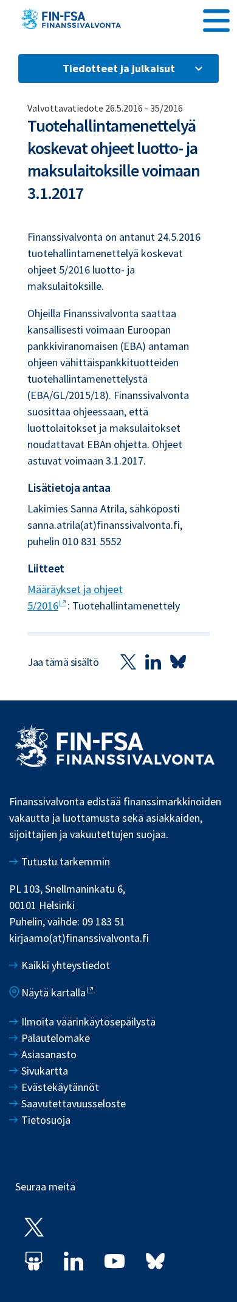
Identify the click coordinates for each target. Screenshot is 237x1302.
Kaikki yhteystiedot (65, 965)
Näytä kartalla (53, 992)
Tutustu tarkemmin (65, 861)
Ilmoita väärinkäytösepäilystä (88, 1022)
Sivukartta (44, 1071)
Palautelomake (55, 1038)
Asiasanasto (49, 1054)
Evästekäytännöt (60, 1087)
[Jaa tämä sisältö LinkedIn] (153, 661)
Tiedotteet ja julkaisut (119, 68)
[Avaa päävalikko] (216, 18)
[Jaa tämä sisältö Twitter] (128, 661)
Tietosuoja (45, 1120)
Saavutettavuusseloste (73, 1103)
